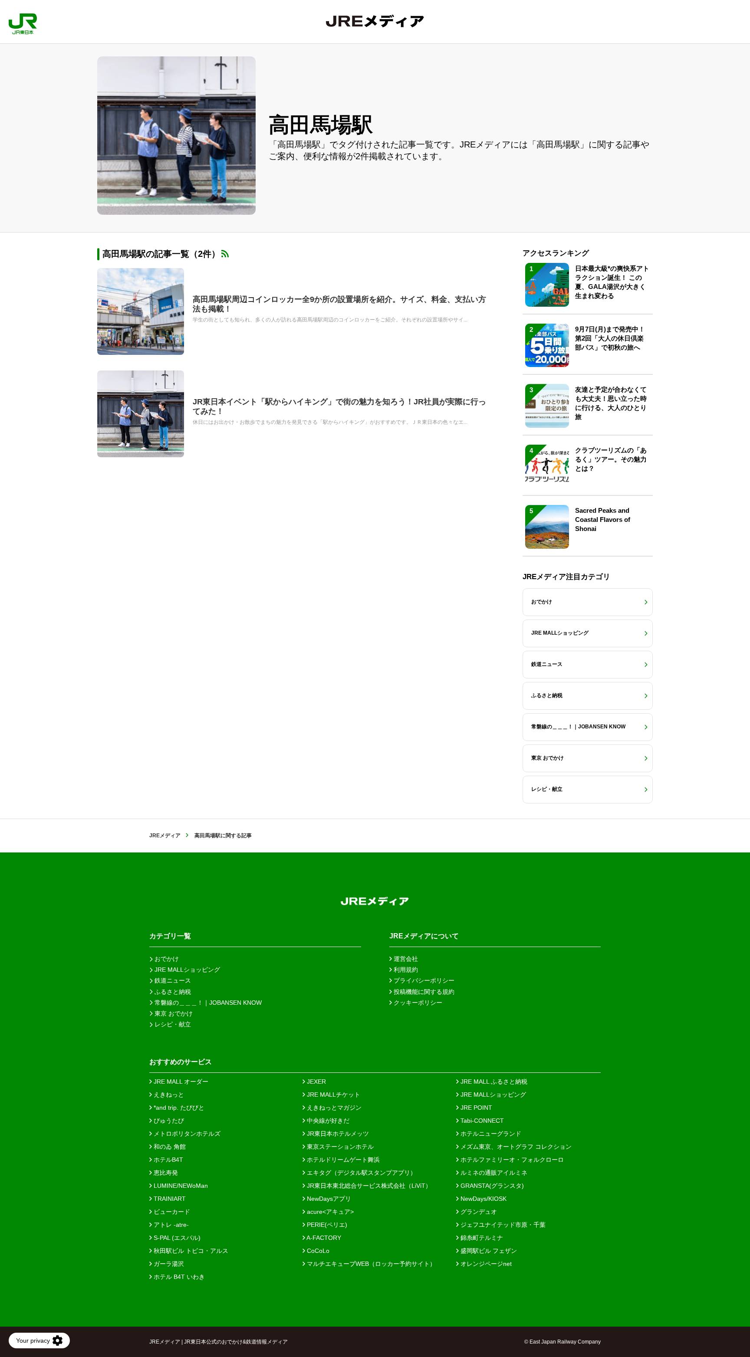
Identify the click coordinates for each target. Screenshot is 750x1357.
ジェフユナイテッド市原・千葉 (502, 1225)
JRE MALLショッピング (492, 1094)
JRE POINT (475, 1107)
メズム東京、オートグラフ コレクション (515, 1146)
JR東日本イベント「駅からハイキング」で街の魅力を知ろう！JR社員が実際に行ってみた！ (339, 406)
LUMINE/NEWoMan (180, 1185)
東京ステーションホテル (339, 1146)
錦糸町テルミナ (481, 1238)
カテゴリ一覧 (170, 936)
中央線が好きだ (327, 1120)
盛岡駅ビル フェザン (488, 1251)
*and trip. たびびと (178, 1107)
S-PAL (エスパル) (176, 1238)
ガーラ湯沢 (168, 1264)
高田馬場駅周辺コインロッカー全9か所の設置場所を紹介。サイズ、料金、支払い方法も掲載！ (339, 304)
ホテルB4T (167, 1159)
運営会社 (405, 958)
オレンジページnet (485, 1264)
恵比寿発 (165, 1172)
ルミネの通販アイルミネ (493, 1172)
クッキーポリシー (417, 1002)
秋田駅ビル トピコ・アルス (190, 1251)
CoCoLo (317, 1251)
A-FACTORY (323, 1238)
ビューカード (171, 1212)
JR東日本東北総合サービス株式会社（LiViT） (368, 1185)
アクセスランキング (556, 253)
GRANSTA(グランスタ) (491, 1185)
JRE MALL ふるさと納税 (493, 1081)
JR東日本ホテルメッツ (337, 1133)
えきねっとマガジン (333, 1107)
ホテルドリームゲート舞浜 (342, 1159)
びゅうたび (168, 1120)
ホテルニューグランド (490, 1133)
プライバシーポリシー (423, 980)
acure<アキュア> (329, 1212)
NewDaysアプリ (328, 1198)
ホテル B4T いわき (178, 1277)
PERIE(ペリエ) (326, 1225)
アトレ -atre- (170, 1225)
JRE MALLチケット (332, 1094)
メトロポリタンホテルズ (186, 1133)
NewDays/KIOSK (483, 1198)
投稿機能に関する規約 (423, 991)
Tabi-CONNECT (481, 1120)
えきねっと (168, 1094)
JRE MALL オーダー (180, 1081)
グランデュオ (478, 1212)
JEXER (315, 1081)
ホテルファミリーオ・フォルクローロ (511, 1159)
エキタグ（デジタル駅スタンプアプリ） (360, 1172)
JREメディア (165, 836)
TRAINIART (169, 1198)
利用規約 (405, 969)
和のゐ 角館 (169, 1146)
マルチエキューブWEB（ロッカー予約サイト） (370, 1264)
